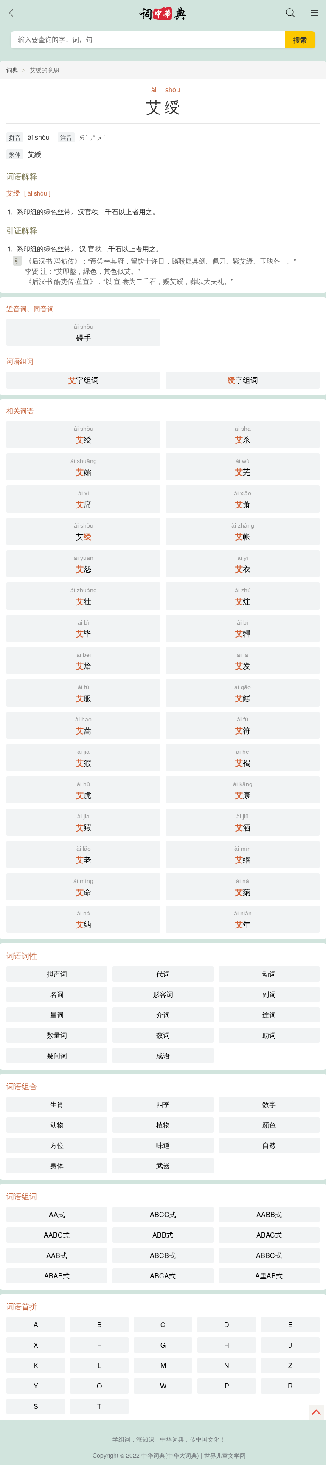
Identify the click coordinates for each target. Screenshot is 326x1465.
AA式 (57, 1214)
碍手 (83, 333)
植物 (163, 1125)
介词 (163, 1014)
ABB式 (162, 1235)
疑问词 (57, 1055)
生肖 (57, 1104)
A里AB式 (269, 1275)
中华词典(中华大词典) (170, 1455)
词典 (12, 70)
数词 (163, 1035)
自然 (269, 1145)
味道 (163, 1145)
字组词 (83, 380)
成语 (163, 1055)
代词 (163, 974)
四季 (163, 1104)
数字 (269, 1104)
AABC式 (57, 1235)
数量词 (57, 1035)
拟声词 (57, 974)
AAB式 (56, 1255)
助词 (269, 1035)
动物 (57, 1125)
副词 (269, 994)
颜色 (269, 1125)
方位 (57, 1145)
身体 (57, 1165)
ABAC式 (269, 1235)
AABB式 (269, 1214)
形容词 (163, 994)
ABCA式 (163, 1275)
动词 (269, 974)
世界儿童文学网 (225, 1455)
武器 (163, 1165)
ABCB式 (163, 1255)
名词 (57, 994)
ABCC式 (163, 1214)
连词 (269, 1014)
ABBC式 (269, 1255)
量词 (57, 1014)
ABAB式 (57, 1275)
